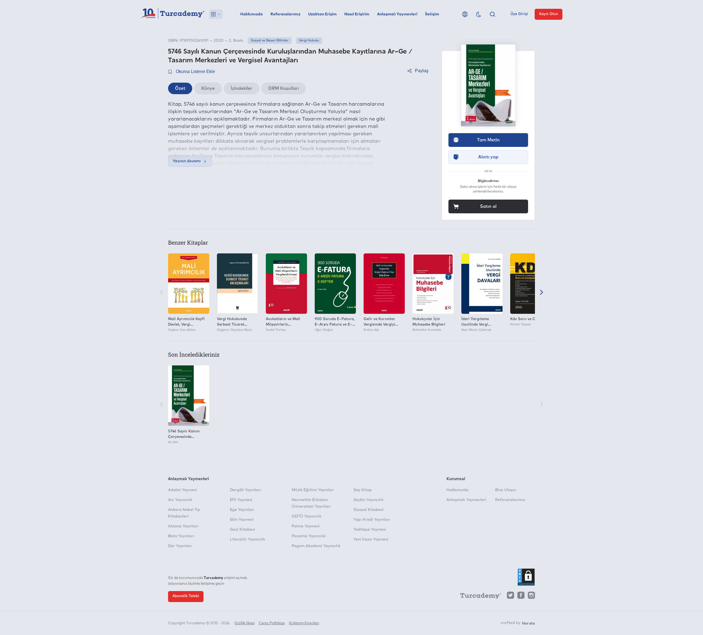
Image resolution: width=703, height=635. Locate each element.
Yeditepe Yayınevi (369, 530)
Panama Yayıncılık (308, 536)
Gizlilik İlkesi (245, 623)
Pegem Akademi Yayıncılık (316, 546)
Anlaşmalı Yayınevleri (397, 14)
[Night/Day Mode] (479, 14)
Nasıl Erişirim (356, 14)
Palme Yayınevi (306, 526)
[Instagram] (531, 596)
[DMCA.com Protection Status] (526, 577)
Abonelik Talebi (185, 596)
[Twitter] (510, 596)
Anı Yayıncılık (180, 500)
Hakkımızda (251, 14)
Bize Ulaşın (505, 490)
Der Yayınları (180, 546)
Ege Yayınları (242, 510)
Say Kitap (362, 490)
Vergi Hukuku (309, 40)
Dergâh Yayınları (245, 490)
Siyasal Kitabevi (368, 510)
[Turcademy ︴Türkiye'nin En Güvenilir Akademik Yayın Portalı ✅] (173, 14)
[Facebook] (521, 596)
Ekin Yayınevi (242, 520)
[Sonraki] (541, 293)
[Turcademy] (478, 597)
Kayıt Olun (548, 14)
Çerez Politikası (272, 623)
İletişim (432, 14)
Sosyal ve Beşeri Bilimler (270, 40)
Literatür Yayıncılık (247, 539)
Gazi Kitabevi (242, 530)
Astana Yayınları (183, 526)
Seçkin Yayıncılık (368, 500)
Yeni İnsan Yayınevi (370, 539)
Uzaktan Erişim (322, 14)
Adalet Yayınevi (182, 490)
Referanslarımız (285, 14)
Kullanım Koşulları (304, 623)
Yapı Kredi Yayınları (371, 520)
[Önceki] (161, 293)
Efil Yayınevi (241, 500)
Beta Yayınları (181, 536)
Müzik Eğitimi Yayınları (313, 490)
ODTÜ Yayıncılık (306, 516)
